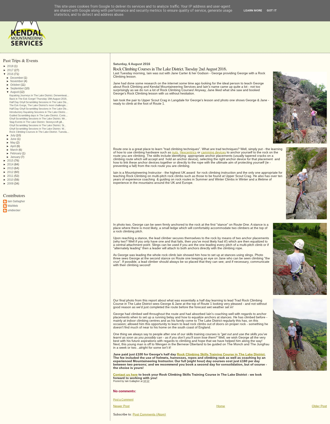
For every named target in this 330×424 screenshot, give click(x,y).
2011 (10, 175)
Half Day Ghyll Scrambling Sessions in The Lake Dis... (38, 102)
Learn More (253, 10)
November (17, 81)
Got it (272, 10)
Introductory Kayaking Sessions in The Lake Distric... (38, 112)
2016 (10, 74)
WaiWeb (13, 205)
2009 (10, 183)
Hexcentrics (188, 152)
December (17, 77)
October (15, 84)
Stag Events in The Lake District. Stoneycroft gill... (36, 122)
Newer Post (121, 406)
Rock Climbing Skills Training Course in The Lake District (221, 354)
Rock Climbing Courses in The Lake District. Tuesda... (39, 131)
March (14, 149)
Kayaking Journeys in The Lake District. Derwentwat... (39, 95)
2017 (10, 70)
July (13, 135)
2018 (10, 66)
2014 (10, 164)
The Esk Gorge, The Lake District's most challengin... (38, 105)
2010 (10, 179)
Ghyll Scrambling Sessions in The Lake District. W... (37, 128)
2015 (10, 160)
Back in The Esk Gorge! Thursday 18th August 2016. (38, 98)
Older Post (319, 406)
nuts (175, 152)
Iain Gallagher (16, 201)
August (15, 91)
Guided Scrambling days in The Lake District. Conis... (38, 115)
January (15, 156)
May (13, 142)
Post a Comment (123, 399)
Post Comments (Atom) (149, 414)
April (13, 146)
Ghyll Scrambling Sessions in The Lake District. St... (37, 125)
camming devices (213, 152)
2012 (10, 172)
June (13, 138)
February (16, 153)
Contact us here (125, 374)
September (17, 88)
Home (220, 406)
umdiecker (14, 210)
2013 (10, 168)
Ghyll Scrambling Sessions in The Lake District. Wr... (38, 118)
